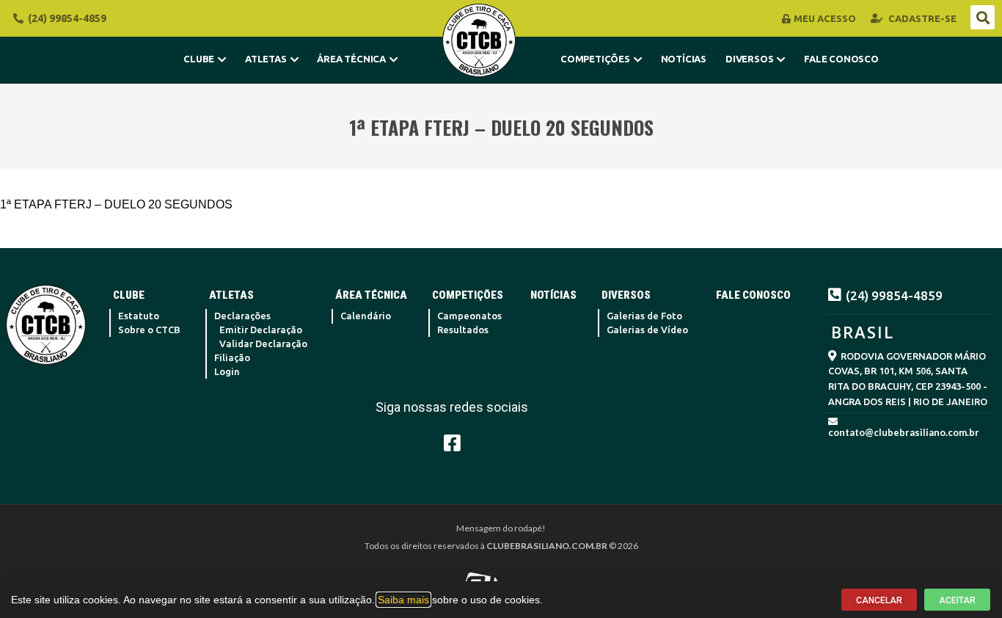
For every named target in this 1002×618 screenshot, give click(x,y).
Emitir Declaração (260, 329)
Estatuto (138, 315)
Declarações (242, 315)
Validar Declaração (263, 343)
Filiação (232, 357)
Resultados (463, 329)
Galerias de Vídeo (647, 329)
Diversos (749, 59)
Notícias (683, 59)
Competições (595, 59)
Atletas (266, 59)
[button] (982, 17)
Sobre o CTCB (149, 329)
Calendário (365, 315)
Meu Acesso (825, 18)
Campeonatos (469, 315)
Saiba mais (403, 600)
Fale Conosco (841, 59)
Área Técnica (351, 59)
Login (227, 371)
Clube (198, 59)
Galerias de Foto (644, 315)
